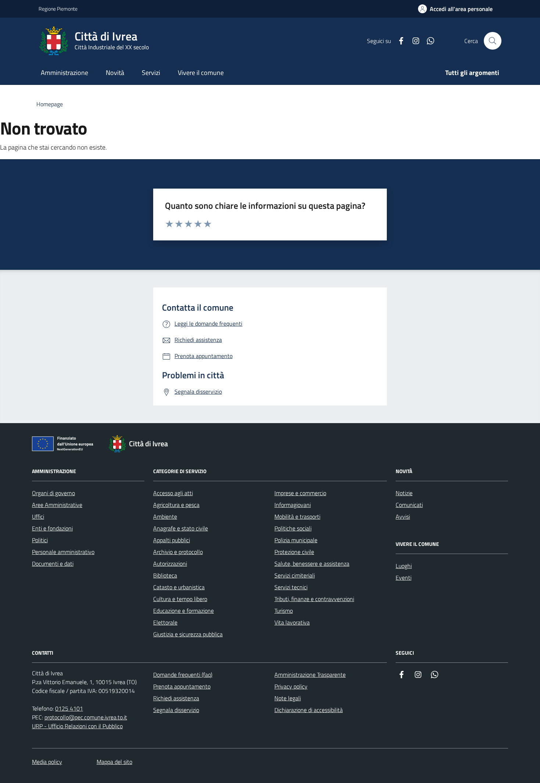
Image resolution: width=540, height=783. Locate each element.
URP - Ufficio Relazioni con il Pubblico (77, 726)
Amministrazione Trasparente (310, 674)
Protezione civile (294, 551)
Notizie (404, 493)
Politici (40, 540)
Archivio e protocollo (178, 551)
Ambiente (165, 516)
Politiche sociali (293, 528)
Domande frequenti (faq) (182, 674)
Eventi (403, 577)
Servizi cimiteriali (294, 575)
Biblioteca (165, 575)
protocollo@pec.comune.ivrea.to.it (85, 717)
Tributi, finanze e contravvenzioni (314, 598)
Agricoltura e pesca (176, 504)
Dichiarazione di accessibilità (308, 709)
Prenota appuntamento (181, 686)
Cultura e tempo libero (180, 598)
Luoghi (404, 565)
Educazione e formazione (183, 610)
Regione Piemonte (58, 8)
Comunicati (409, 504)
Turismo (283, 610)
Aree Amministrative (57, 504)
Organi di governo (53, 493)
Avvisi (403, 516)
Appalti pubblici (171, 540)
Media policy (47, 761)
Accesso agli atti (173, 493)
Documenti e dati (52, 563)
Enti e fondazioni (52, 528)
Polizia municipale (295, 540)
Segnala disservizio (176, 709)
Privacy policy (290, 686)
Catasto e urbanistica (179, 587)
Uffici (38, 516)
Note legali (287, 698)
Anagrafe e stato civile (180, 528)
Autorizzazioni (170, 563)
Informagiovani (292, 504)
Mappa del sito (114, 761)
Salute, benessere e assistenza (311, 563)
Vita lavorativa (292, 622)
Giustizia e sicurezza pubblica (188, 634)
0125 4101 (69, 708)
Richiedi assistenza (176, 698)
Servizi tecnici (290, 587)
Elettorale (165, 622)
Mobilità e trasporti (297, 516)
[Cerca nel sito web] (492, 41)
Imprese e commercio (300, 493)
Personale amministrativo (63, 551)
